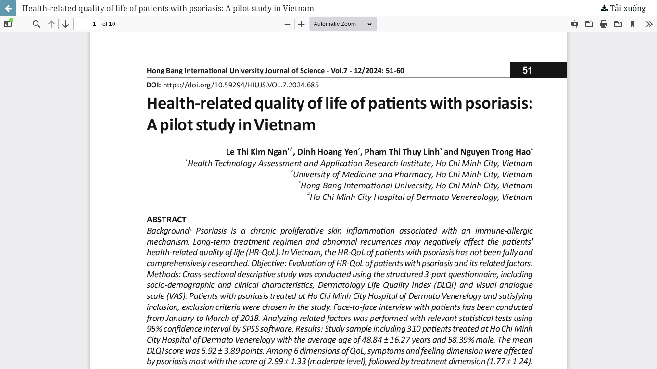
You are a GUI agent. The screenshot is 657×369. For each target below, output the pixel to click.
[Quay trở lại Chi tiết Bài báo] (8, 8)
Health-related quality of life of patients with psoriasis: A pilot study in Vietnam (168, 8)
